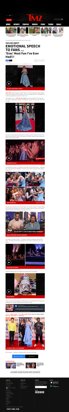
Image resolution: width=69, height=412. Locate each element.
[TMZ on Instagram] (12, 15)
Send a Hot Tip (23, 383)
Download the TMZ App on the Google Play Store (54, 386)
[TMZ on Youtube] (10, 15)
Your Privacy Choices (12, 387)
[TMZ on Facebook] (6, 15)
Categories (8, 395)
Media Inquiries (23, 387)
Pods (43, 24)
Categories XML (9, 396)
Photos (26, 24)
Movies (25, 371)
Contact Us (23, 381)
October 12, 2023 (12, 63)
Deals (58, 24)
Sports (16, 24)
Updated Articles (9, 392)
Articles (7, 389)
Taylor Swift (20, 371)
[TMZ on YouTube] (41, 392)
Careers (22, 384)
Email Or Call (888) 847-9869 (18, 20)
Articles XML (8, 390)
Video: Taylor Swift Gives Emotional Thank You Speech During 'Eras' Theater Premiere (13, 90)
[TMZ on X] (8, 15)
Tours (50, 24)
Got (9, 20)
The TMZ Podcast (36, 371)
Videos (35, 24)
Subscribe (46, 387)
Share (19, 356)
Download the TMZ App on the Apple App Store (54, 382)
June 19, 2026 (25, 63)
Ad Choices (8, 386)
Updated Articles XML (10, 393)
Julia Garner (13, 371)
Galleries (7, 398)
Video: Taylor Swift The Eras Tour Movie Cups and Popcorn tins (13, 298)
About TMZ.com (9, 381)
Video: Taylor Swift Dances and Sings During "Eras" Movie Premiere (13, 269)
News (8, 24)
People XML (8, 401)
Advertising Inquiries (24, 386)
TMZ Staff (8, 62)
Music (30, 371)
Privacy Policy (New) (9, 383)
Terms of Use (8, 384)
